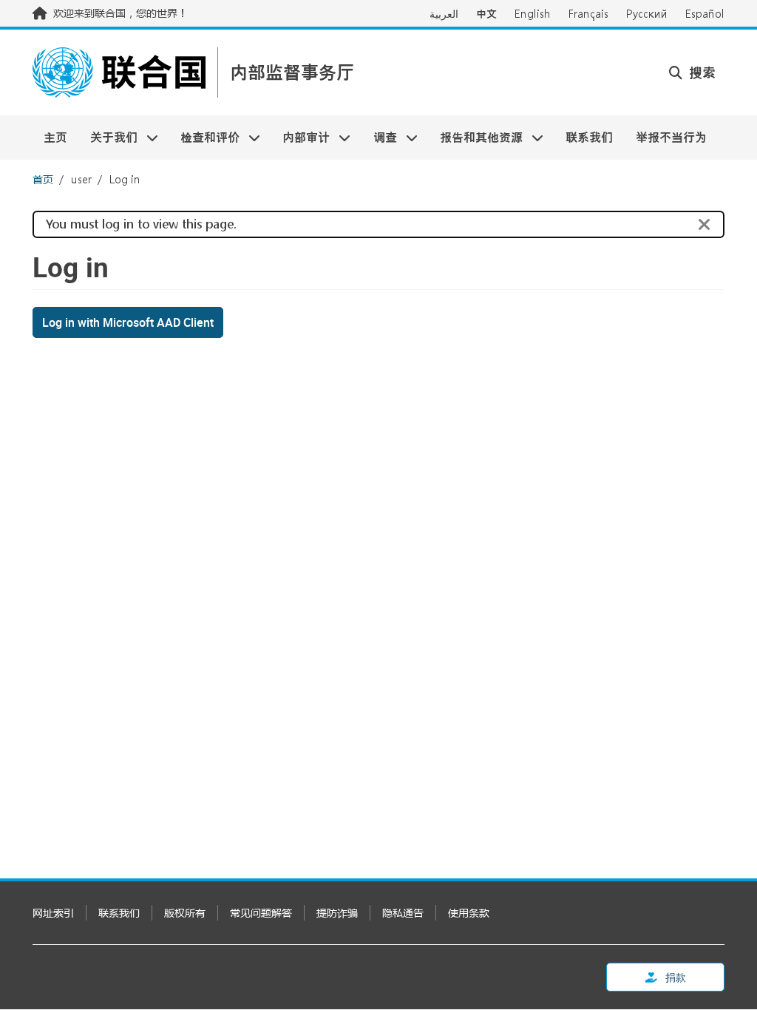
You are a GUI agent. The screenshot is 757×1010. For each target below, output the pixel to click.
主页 (55, 137)
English (533, 14)
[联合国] (119, 72)
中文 (486, 14)
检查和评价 (204, 137)
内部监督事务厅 (292, 73)
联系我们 (589, 137)
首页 (43, 179)
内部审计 (300, 137)
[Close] (704, 225)
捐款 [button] (674, 977)
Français (588, 14)
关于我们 (107, 137)
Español (704, 14)
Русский (647, 14)
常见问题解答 (261, 913)
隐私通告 (403, 913)
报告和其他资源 (476, 137)
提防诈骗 (337, 913)
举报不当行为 (671, 137)
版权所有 (185, 913)
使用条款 (468, 913)
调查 (379, 137)
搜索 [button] (700, 72)
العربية (444, 14)
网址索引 (53, 913)
